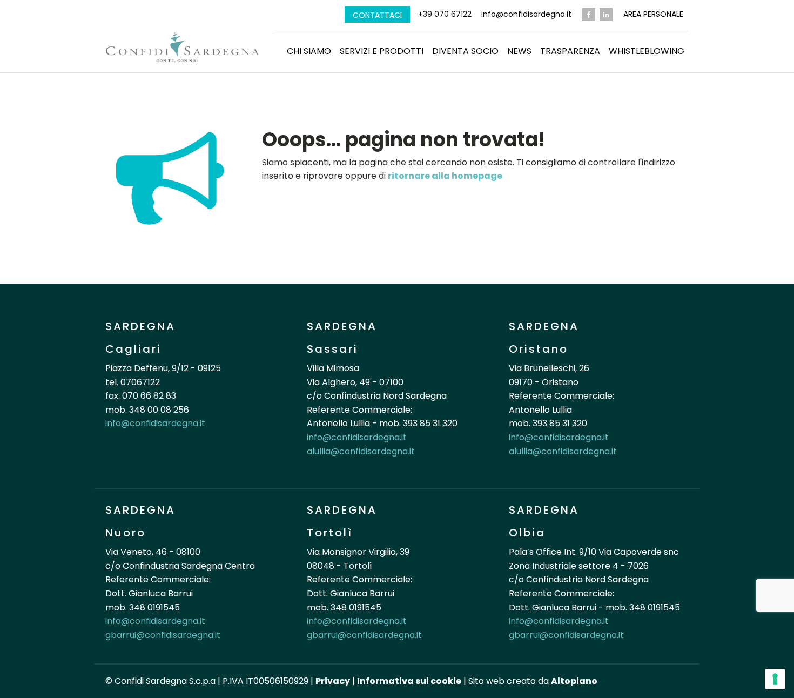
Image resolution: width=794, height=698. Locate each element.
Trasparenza (570, 51)
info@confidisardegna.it (526, 14)
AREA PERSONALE (653, 14)
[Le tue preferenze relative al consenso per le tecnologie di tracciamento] (775, 679)
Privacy (332, 681)
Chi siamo (309, 51)
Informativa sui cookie (409, 681)
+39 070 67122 (445, 14)
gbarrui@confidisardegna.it (162, 635)
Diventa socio (465, 51)
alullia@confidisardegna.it (361, 451)
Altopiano (574, 681)
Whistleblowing (646, 51)
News (519, 51)
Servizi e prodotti (381, 51)
